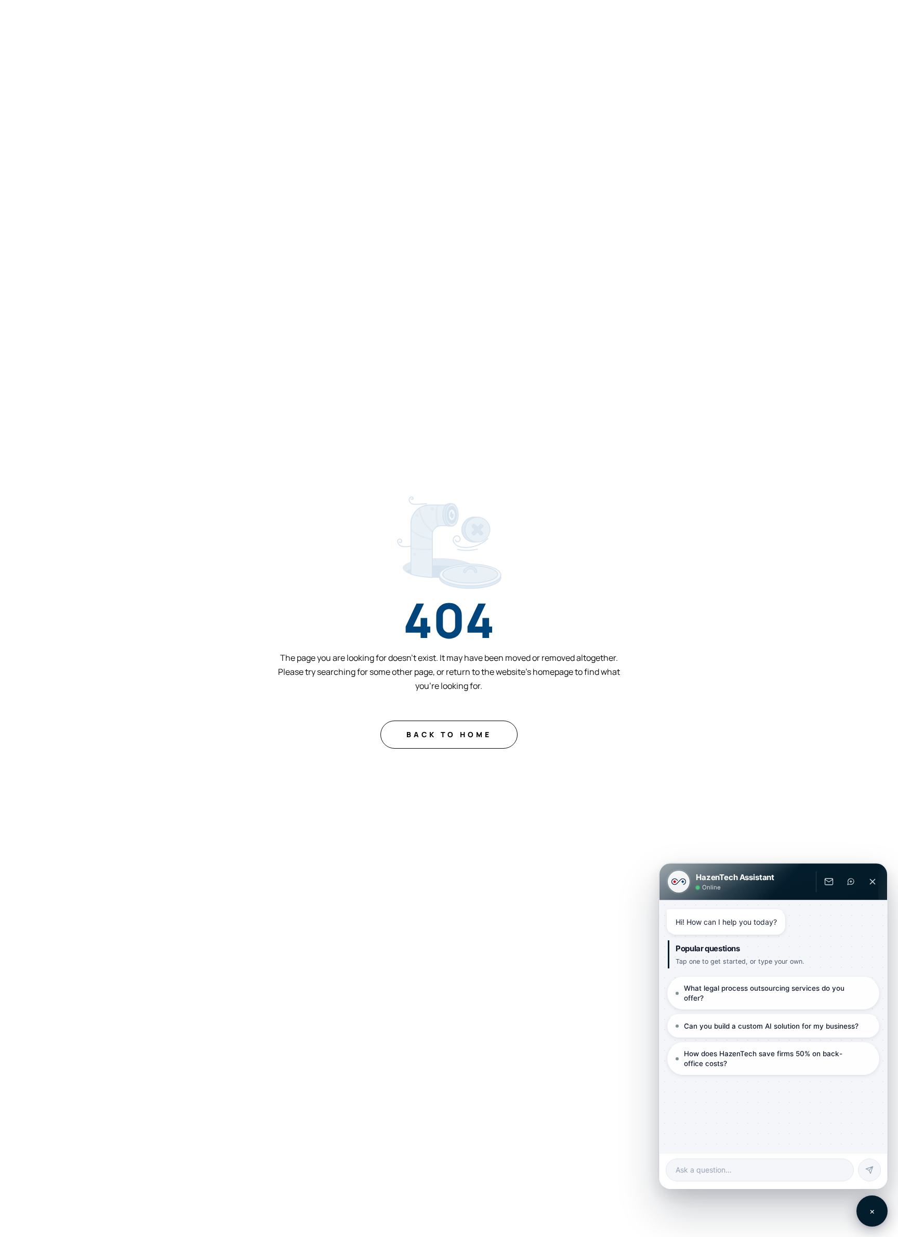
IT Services (371, 22)
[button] (278, 22)
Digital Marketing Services (543, 22)
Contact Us (701, 22)
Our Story (636, 22)
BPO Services (442, 22)
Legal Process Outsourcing (273, 22)
